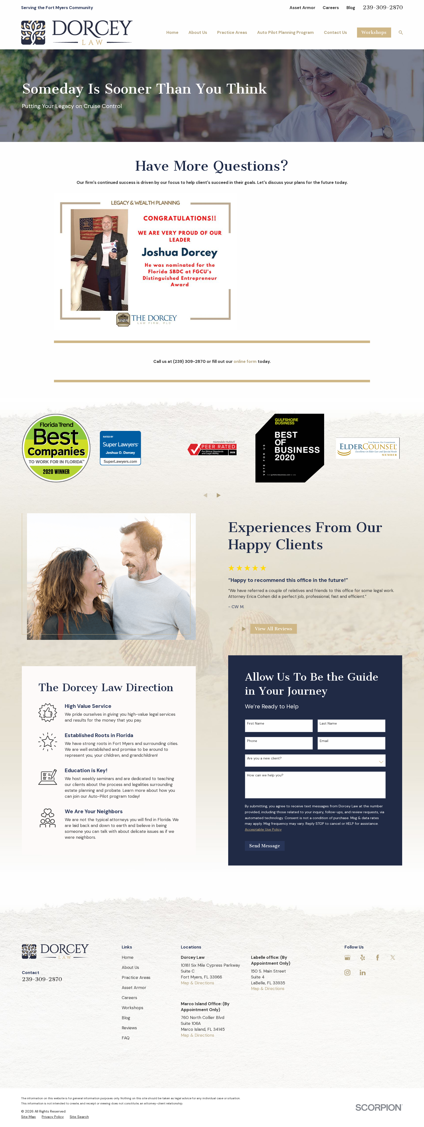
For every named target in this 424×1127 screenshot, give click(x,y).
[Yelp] (363, 958)
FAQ (126, 1038)
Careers (331, 7)
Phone (252, 741)
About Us (130, 967)
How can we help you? (265, 775)
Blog (350, 7)
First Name (255, 723)
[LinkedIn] (363, 973)
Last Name (328, 723)
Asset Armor (302, 7)
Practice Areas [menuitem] (232, 32)
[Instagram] (347, 973)
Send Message (264, 846)
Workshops (373, 32)
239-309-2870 (383, 7)
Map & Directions (197, 983)
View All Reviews (273, 629)
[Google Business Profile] (347, 958)
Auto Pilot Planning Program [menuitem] (285, 32)
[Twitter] (393, 958)
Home (127, 957)
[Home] (77, 32)
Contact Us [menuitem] (335, 32)
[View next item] (218, 495)
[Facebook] (378, 958)
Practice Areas (136, 977)
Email (324, 741)
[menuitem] (28, 1116)
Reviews (129, 1028)
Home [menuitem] (172, 32)
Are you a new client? (264, 758)
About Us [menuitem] (197, 32)
